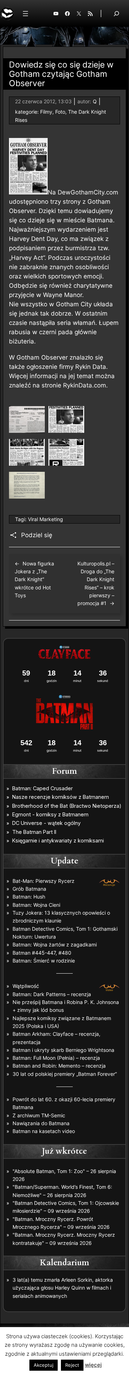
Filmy (46, 112)
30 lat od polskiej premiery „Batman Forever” (65, 1074)
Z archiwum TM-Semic (39, 1115)
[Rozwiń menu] (25, 13)
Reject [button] (72, 1365)
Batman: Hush (29, 897)
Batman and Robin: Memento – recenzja (59, 1066)
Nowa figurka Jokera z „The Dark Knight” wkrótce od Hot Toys (34, 579)
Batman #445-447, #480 (42, 953)
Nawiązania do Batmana (41, 1123)
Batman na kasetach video (44, 1131)
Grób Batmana (29, 889)
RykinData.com (84, 385)
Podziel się (36, 535)
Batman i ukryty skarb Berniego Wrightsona (63, 1050)
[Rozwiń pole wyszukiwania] (116, 13)
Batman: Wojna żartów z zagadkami (55, 944)
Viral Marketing (45, 519)
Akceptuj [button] (43, 1365)
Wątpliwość (26, 986)
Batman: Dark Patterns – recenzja (52, 994)
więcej (93, 1364)
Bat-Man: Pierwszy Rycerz (44, 881)
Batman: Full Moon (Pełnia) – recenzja (56, 1058)
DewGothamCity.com (88, 192)
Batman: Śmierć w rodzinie (44, 961)
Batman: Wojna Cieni (36, 905)
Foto (60, 112)
